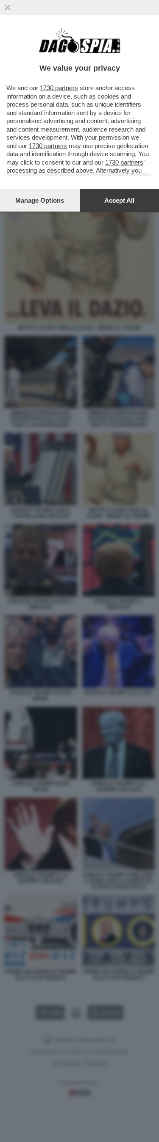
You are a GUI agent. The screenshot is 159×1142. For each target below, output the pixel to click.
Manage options (39, 200)
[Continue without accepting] (7, 7)
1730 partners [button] (59, 87)
